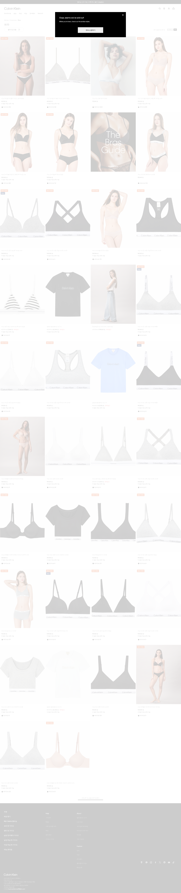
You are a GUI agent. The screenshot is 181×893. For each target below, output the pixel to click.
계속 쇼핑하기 (90, 30)
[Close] (123, 15)
